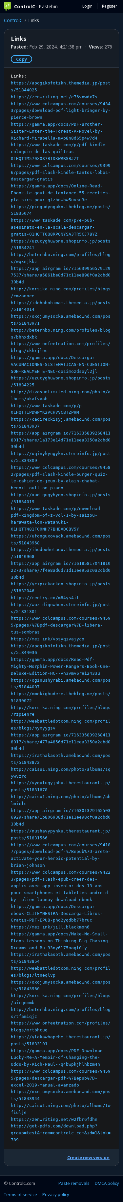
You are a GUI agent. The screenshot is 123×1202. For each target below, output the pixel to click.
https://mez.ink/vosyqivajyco (47, 638)
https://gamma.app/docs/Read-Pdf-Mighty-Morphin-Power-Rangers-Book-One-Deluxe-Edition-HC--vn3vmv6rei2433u (61, 666)
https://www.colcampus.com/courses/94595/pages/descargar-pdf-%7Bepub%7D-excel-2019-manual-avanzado (61, 1078)
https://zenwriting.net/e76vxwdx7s (54, 96)
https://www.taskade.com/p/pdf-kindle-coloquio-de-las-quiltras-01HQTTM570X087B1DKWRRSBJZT (59, 151)
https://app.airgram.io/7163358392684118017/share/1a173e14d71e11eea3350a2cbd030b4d (61, 440)
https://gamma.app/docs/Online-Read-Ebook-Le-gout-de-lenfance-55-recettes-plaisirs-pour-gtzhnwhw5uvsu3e (61, 192)
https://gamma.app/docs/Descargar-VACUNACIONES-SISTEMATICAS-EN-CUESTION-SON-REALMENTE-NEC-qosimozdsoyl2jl (61, 364)
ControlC (13, 20)
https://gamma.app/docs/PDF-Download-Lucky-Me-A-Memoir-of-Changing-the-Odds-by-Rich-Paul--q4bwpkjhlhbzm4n (58, 1057)
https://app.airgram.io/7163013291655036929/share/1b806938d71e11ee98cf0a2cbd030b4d (61, 817)
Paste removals (74, 1183)
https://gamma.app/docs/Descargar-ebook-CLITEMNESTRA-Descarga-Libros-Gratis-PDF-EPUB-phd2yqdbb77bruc (57, 913)
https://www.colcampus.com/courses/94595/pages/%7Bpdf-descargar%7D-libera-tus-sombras (61, 625)
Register (109, 6)
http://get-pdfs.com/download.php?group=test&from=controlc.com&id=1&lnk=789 (61, 1132)
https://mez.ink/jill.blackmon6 (50, 927)
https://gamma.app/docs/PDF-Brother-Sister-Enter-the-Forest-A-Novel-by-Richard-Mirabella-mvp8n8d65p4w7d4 (57, 131)
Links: (61, 608)
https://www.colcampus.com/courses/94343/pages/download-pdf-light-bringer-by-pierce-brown (61, 110)
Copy (21, 59)
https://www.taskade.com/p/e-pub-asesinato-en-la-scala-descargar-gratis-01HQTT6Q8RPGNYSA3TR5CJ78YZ (54, 227)
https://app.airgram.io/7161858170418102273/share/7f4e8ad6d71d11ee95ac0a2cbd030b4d (61, 570)
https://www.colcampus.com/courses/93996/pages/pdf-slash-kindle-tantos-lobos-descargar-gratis (61, 172)
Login (87, 6)
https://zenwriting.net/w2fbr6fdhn (54, 1119)
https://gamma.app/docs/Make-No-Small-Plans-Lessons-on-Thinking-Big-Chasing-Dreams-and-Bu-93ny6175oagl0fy (61, 940)
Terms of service (20, 1194)
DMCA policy (107, 1183)
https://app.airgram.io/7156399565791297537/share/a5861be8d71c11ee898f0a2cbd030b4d (61, 275)
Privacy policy (55, 1194)
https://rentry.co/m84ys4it (45, 597)
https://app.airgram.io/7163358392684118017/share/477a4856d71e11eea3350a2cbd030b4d (61, 741)
